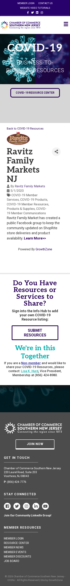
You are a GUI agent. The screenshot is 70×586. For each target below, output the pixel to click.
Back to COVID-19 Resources (25, 128)
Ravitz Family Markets (30, 186)
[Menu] (66, 24)
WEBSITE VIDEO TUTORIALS (35, 8)
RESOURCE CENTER (16, 543)
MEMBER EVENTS (15, 552)
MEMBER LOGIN (26, 3)
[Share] (56, 151)
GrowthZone (44, 249)
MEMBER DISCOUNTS (17, 556)
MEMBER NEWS (14, 547)
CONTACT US (45, 3)
